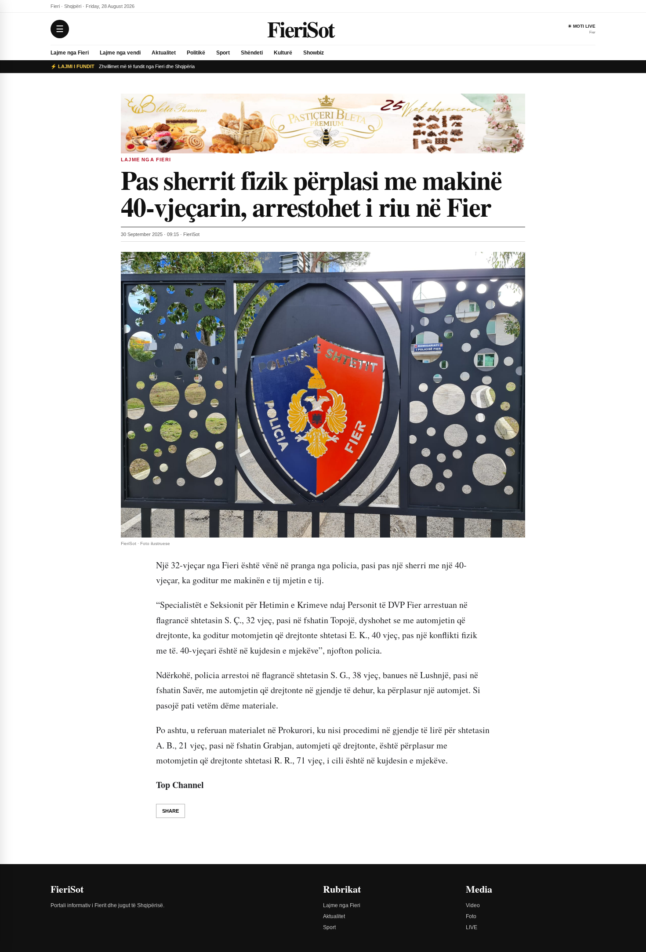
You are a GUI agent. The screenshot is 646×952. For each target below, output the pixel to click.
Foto (471, 916)
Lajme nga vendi (120, 53)
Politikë (196, 53)
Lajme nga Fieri (70, 53)
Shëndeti (252, 53)
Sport (223, 53)
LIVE (471, 927)
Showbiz (313, 53)
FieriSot (300, 29)
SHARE (170, 811)
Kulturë (283, 53)
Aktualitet (164, 53)
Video (473, 905)
